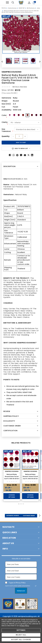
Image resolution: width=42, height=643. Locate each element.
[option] (21, 34)
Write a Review (19, 87)
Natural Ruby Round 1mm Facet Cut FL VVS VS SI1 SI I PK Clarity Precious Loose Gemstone (11, 478)
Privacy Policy (24, 626)
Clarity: (5, 123)
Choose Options (11, 496)
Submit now (21, 591)
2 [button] (21, 503)
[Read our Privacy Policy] (35, 586)
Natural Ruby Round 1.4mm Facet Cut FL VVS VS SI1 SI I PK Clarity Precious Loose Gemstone (30, 478)
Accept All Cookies (21, 639)
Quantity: (6, 136)
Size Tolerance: (7, 130)
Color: (4, 116)
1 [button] (18, 503)
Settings (21, 630)
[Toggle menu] (7, 2)
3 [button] (23, 503)
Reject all (21, 635)
